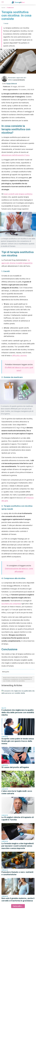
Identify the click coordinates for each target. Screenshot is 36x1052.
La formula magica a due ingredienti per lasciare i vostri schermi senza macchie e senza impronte (17, 845)
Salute (3, 7)
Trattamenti (10, 7)
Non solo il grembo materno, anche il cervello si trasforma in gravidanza (17, 899)
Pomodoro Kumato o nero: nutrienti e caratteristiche (17, 873)
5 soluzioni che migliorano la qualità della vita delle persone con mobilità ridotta (17, 712)
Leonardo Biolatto (19, 80)
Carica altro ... (18, 906)
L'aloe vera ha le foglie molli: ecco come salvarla (16, 792)
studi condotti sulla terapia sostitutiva (18, 194)
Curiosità (4, 736)
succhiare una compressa (11, 604)
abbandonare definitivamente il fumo (15, 155)
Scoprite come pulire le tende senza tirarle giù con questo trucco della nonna (17, 741)
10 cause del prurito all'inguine (15, 767)
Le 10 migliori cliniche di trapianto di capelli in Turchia (17, 818)
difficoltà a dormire (19, 356)
